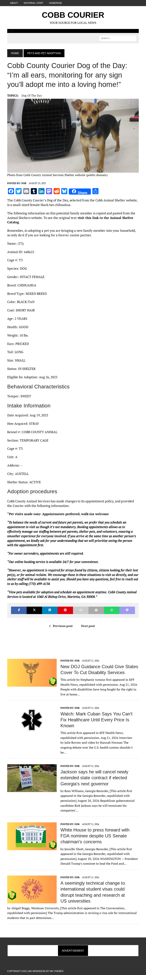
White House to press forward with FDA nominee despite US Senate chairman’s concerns (94, 835)
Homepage (55, 3)
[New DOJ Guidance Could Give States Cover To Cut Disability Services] (32, 684)
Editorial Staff (33, 3)
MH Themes (56, 971)
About (14, 3)
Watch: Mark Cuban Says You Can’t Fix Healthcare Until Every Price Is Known (96, 719)
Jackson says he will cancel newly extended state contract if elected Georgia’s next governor (94, 777)
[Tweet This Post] (34, 610)
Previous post (63, 626)
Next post (88, 626)
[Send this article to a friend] (80, 610)
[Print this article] (96, 610)
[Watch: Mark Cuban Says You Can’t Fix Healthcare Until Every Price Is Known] (32, 731)
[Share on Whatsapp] (111, 610)
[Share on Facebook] (18, 610)
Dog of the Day (31, 95)
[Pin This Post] (65, 610)
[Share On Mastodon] (127, 610)
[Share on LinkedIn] (49, 610)
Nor (23, 183)
